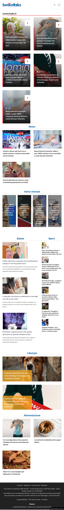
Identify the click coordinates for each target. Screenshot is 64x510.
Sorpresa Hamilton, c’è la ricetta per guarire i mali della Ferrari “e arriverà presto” (51, 329)
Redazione (27, 485)
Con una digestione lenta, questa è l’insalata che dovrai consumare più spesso (15, 442)
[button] (54, 4)
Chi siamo (20, 485)
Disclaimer (44, 485)
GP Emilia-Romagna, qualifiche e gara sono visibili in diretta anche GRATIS (51, 282)
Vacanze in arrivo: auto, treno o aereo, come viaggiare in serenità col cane (24, 211)
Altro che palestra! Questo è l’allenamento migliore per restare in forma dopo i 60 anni (51, 252)
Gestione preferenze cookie (56, 508)
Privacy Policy (35, 485)
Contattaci (44, 499)
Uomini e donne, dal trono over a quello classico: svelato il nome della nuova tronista (16, 153)
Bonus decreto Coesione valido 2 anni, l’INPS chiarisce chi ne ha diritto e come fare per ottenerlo (47, 153)
